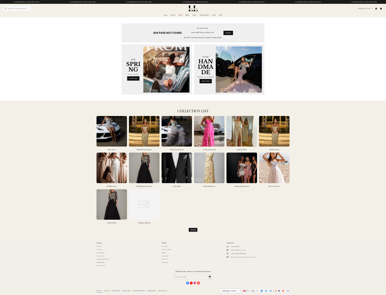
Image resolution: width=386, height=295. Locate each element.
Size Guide (164, 246)
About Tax (164, 259)
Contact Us (99, 249)
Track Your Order (166, 249)
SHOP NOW (133, 78)
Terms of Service (101, 265)
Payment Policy (100, 252)
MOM (220, 15)
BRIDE (187, 15)
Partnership (165, 262)
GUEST (194, 15)
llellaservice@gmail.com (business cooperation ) (243, 257)
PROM (180, 15)
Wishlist (164, 252)
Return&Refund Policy (102, 259)
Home (166, 15)
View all (193, 230)
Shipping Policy (100, 262)
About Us (98, 246)
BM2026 (228, 33)
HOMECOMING (204, 15)
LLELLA (101, 292)
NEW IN (173, 15)
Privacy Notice (100, 256)
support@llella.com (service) (238, 250)
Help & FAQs (165, 256)
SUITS (214, 15)
